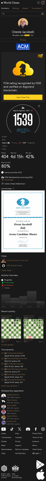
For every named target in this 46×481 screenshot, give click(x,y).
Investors (35, 441)
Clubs (3, 453)
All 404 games (7, 344)
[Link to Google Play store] (40, 464)
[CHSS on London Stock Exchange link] (17, 468)
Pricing (17, 441)
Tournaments (6, 437)
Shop (17, 433)
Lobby (3, 433)
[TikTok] (11, 429)
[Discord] (28, 429)
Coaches (18, 437)
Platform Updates (22, 449)
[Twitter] (19, 429)
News (3, 445)
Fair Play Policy (20, 453)
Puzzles (4, 441)
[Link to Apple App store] (40, 474)
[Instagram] (43, 429)
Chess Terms (37, 449)
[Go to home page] (10, 2)
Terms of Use (37, 437)
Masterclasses (6, 449)
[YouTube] (3, 429)
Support (18, 445)
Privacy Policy (37, 433)
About (34, 445)
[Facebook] (36, 429)
